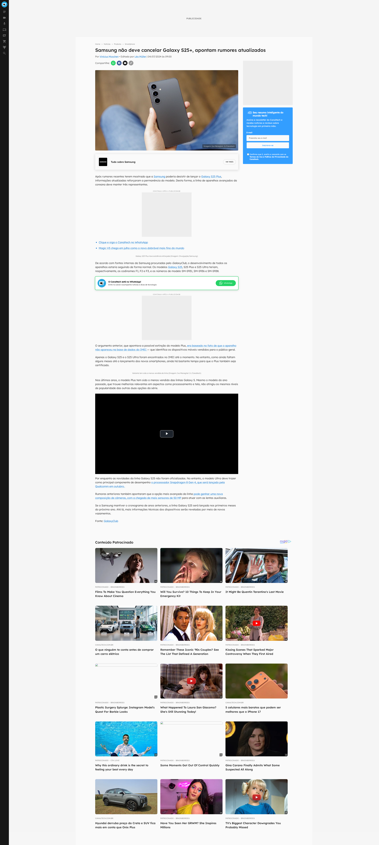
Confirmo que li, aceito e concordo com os (269, 156)
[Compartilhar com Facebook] (119, 63)
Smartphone (130, 44)
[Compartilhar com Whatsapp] (113, 63)
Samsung (159, 176)
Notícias (107, 44)
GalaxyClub (111, 521)
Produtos (117, 44)
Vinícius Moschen (109, 56)
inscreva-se (267, 145)
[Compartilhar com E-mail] (125, 63)
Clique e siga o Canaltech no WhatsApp (123, 242)
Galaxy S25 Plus (211, 176)
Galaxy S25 (175, 267)
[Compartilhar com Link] (131, 63)
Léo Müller (140, 56)
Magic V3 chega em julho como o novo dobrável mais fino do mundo (141, 248)
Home (97, 44)
